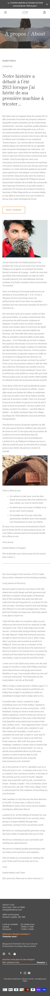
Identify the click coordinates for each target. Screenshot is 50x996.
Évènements (8, 946)
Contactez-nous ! (9, 936)
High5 (25, 981)
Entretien (17, 944)
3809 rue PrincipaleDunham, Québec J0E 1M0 (13, 915)
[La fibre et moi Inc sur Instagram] (25, 973)
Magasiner (7, 944)
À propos (19, 946)
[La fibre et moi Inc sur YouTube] (29, 973)
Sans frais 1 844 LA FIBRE (13, 907)
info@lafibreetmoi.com (12, 910)
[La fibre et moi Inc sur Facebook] (21, 973)
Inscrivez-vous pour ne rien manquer (18, 959)
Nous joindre (13, 210)
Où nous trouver (30, 944)
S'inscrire (41, 962)
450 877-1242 (8, 905)
